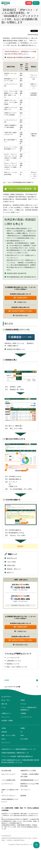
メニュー (36, 846)
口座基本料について (13, 660)
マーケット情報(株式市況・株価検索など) (29, 709)
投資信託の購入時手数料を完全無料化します (21, 57)
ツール (3, 707)
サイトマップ (5, 742)
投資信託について (12, 664)
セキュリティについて (8, 774)
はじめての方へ (6, 696)
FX (21, 732)
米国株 (22, 728)
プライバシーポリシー (8, 795)
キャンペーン (5, 717)
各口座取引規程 (6, 770)
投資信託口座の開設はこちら (16, 349)
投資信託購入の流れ (21, 315)
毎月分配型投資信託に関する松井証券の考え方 (21, 277)
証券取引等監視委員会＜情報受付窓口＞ (14, 753)
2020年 (6, 680)
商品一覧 (4, 704)
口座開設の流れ (22, 302)
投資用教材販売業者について (29, 780)
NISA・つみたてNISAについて (16, 667)
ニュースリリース (26, 717)
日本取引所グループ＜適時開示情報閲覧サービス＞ (17, 749)
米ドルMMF (24, 739)
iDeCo (3, 739)
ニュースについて (12, 657)
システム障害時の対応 (8, 780)
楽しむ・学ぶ (5, 700)
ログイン (36, 3)
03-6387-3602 (23, 601)
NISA (22, 735)
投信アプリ (10, 572)
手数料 (22, 700)
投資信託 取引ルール (14, 569)
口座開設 (28, 3)
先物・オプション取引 (8, 735)
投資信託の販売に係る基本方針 (16, 273)
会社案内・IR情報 (7, 720)
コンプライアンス (7, 783)
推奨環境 (23, 795)
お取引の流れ (11, 565)
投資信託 (4, 732)
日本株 (3, 728)
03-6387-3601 (23, 590)
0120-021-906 (22, 587)
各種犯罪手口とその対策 (28, 770)
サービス (23, 704)
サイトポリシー (25, 789)
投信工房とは (11, 558)
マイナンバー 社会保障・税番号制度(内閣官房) (16, 756)
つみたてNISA (11, 562)
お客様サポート (6, 713)
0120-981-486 (22, 599)
